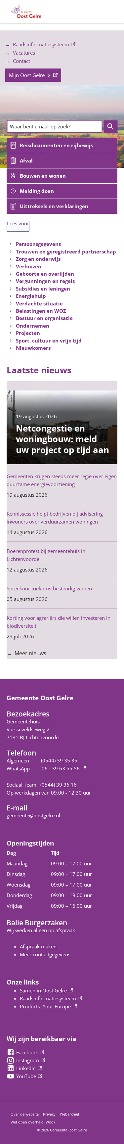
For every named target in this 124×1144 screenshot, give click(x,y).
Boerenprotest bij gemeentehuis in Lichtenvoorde (46, 555)
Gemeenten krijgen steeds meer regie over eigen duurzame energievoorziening (62, 480)
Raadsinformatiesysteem (37, 45)
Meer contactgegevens (45, 954)
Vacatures (24, 52)
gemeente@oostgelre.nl (33, 815)
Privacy (49, 1114)
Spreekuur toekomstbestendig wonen (49, 588)
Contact (21, 61)
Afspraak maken (38, 946)
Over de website (25, 1114)
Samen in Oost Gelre (46, 990)
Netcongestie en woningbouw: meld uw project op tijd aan (62, 439)
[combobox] (54, 126)
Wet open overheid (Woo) (33, 1122)
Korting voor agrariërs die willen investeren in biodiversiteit (58, 622)
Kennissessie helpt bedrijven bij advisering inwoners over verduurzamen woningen (55, 517)
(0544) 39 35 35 (59, 760)
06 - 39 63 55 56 (64, 768)
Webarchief (69, 1114)
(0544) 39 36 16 (58, 784)
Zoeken (110, 126)
